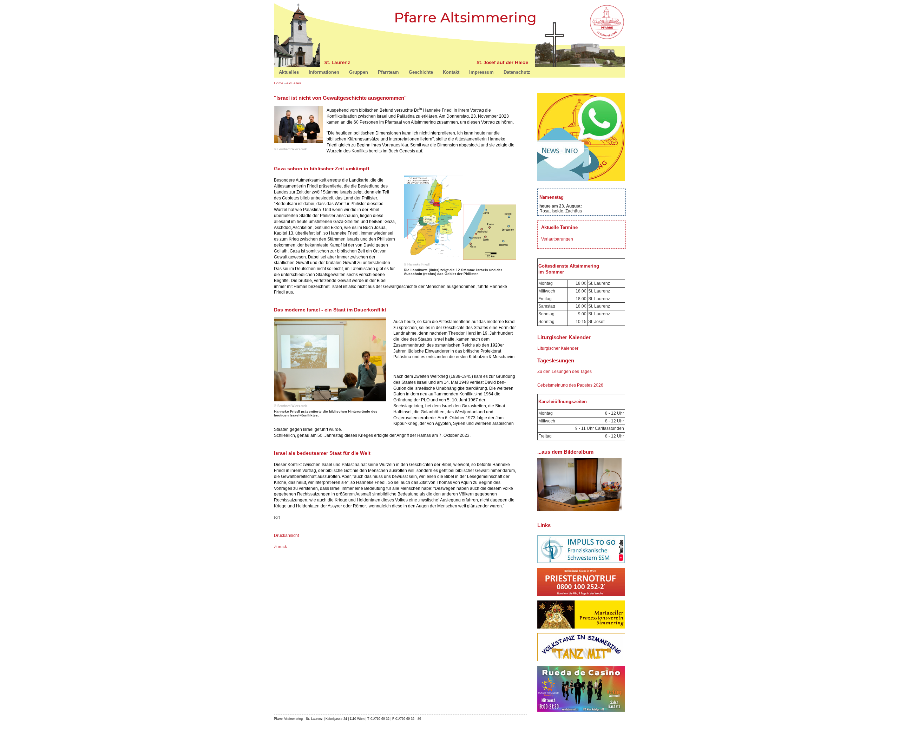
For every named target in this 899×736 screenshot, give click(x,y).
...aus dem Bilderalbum (565, 452)
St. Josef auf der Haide (501, 61)
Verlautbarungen (557, 239)
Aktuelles (293, 83)
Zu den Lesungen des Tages (564, 371)
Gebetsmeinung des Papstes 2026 (570, 385)
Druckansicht (286, 535)
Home (607, 21)
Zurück (280, 546)
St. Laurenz (338, 61)
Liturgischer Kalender (557, 348)
